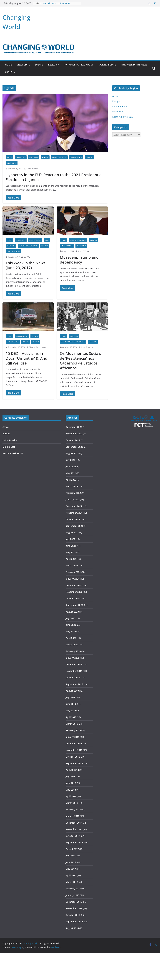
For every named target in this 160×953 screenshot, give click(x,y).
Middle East (118, 111)
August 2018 (72, 769)
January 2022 (72, 499)
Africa (9, 157)
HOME (8, 64)
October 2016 (73, 914)
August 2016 (72, 928)
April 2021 (71, 558)
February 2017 (73, 888)
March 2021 (72, 565)
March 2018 (72, 802)
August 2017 (72, 848)
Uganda (89, 157)
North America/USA (78, 240)
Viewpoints (23, 64)
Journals (74, 336)
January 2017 (72, 895)
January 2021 (72, 578)
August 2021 (72, 532)
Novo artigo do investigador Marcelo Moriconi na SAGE (57, 5)
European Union (59, 157)
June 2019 (71, 703)
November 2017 (74, 829)
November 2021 (74, 512)
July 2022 (70, 459)
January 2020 (72, 657)
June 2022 (71, 466)
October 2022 (73, 440)
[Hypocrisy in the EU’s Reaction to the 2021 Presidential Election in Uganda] (55, 123)
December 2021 (74, 506)
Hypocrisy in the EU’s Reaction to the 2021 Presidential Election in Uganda (54, 177)
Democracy (20, 157)
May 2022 (71, 473)
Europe (45, 157)
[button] (14, 72)
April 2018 (71, 796)
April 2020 (71, 637)
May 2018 (71, 789)
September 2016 (74, 921)
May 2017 (71, 868)
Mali (47, 240)
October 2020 (73, 598)
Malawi (25, 342)
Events (39, 64)
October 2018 (73, 756)
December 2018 (74, 743)
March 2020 (72, 644)
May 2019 (71, 710)
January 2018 (72, 816)
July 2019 (70, 697)
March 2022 (72, 486)
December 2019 (74, 664)
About (8, 72)
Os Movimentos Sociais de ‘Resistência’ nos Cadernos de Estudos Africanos (80, 361)
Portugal (11, 246)
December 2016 (74, 901)
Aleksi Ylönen (32, 168)
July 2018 (70, 776)
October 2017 (73, 835)
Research (53, 64)
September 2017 (74, 842)
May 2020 (71, 631)
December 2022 (74, 426)
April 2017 (71, 875)
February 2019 (73, 730)
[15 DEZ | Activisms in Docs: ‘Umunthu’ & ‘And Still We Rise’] (28, 316)
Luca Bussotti (87, 347)
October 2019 (73, 677)
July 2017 (70, 855)
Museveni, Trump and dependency (79, 260)
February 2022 (73, 492)
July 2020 (70, 618)
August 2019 (72, 690)
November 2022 (74, 433)
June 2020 (71, 624)
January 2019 (72, 736)
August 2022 (72, 453)
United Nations (13, 251)
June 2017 (71, 862)
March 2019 (72, 723)
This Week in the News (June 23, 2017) (25, 265)
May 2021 (71, 552)
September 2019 (74, 684)
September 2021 (74, 525)
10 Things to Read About (78, 64)
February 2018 (73, 809)
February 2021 (73, 572)
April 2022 (71, 479)
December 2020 (74, 585)
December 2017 (74, 822)
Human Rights (76, 157)
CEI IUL (27, 257)
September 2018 (74, 763)
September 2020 (74, 604)
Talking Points (107, 64)
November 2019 (74, 670)
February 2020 (73, 651)
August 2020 (72, 611)
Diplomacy (33, 157)
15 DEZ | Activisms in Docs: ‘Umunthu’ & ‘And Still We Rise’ (26, 358)
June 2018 (71, 783)
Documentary (22, 336)
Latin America (119, 106)
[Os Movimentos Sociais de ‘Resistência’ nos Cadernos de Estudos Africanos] (82, 316)
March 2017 (72, 881)
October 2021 (73, 519)
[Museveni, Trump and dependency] (82, 220)
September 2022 (74, 446)
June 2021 (71, 545)
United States (67, 246)
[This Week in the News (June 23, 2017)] (28, 220)
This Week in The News (134, 64)
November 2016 (74, 908)
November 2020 (74, 591)
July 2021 (70, 539)
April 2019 (71, 717)
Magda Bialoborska (37, 347)
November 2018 (74, 750)
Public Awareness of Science (73, 342)
